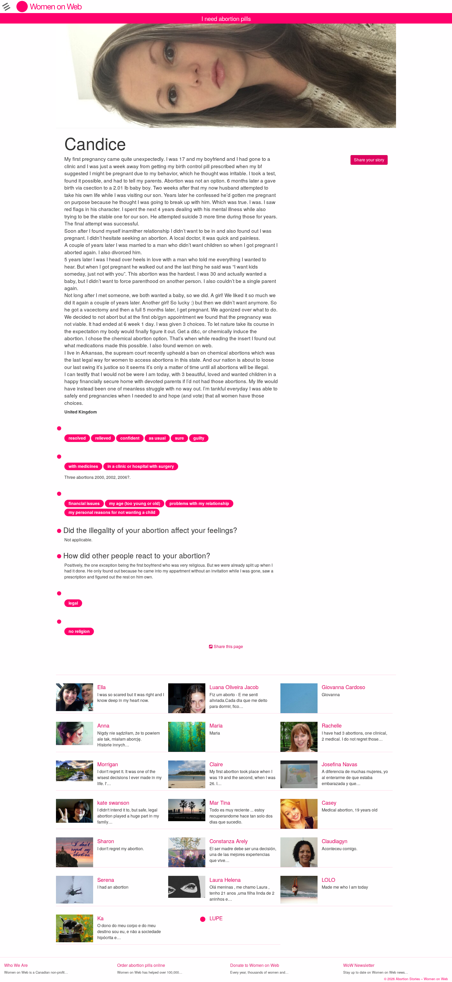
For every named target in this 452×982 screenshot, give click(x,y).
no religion (79, 631)
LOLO (328, 879)
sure (179, 438)
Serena (105, 879)
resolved (77, 438)
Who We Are (16, 965)
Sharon (105, 841)
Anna (103, 725)
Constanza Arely (229, 841)
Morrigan (107, 764)
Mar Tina (220, 802)
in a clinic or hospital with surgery (141, 466)
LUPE (216, 918)
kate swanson (113, 802)
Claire (216, 764)
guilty (198, 438)
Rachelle (332, 725)
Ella (101, 687)
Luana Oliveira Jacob (234, 687)
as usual (157, 438)
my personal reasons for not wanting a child (112, 512)
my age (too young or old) (134, 503)
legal (73, 603)
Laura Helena (225, 879)
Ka (100, 918)
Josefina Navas (339, 764)
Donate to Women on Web (254, 965)
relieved (103, 438)
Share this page (228, 646)
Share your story (369, 160)
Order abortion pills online (141, 965)
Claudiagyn (334, 841)
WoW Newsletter (358, 965)
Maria (216, 725)
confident (129, 438)
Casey (329, 802)
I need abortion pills (226, 18)
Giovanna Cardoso (343, 687)
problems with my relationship (199, 503)
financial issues (84, 503)
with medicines (83, 466)
